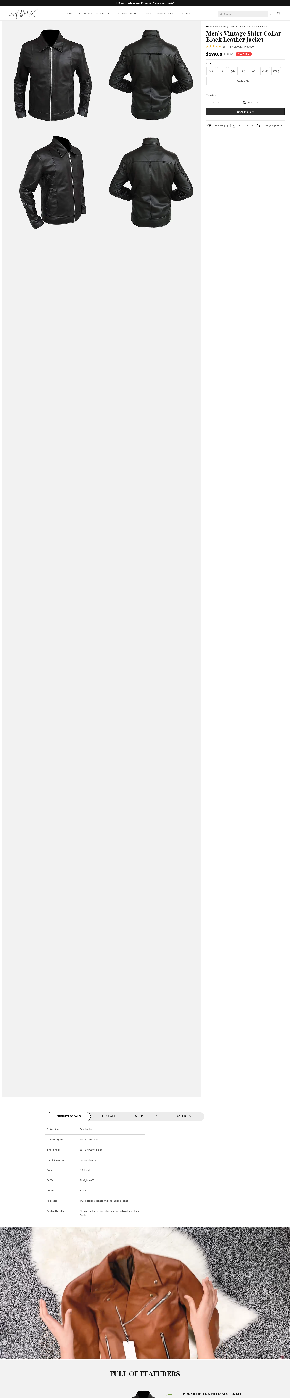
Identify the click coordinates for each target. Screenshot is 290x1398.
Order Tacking (166, 13)
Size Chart (253, 102)
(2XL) (265, 71)
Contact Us (186, 13)
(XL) (254, 71)
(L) (243, 71)
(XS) (211, 71)
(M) (233, 71)
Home (69, 13)
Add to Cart (247, 111)
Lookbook (147, 13)
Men (78, 13)
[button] (278, 13)
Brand (133, 13)
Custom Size (244, 81)
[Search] (221, 14)
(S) (222, 71)
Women (88, 13)
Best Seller (103, 13)
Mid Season (120, 13)
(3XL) (276, 71)
